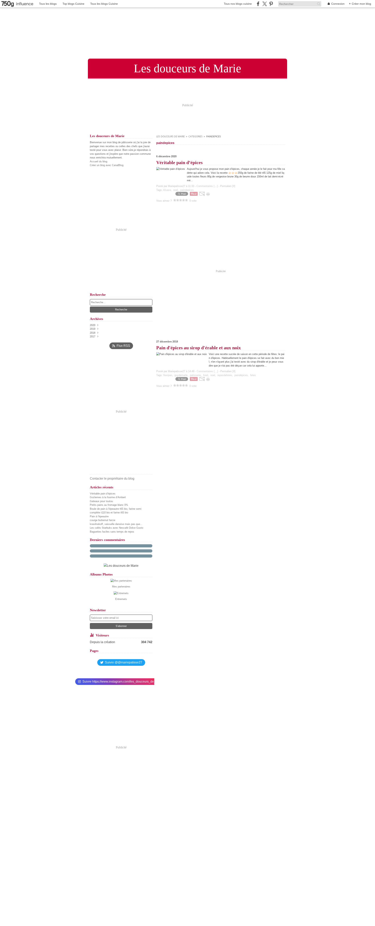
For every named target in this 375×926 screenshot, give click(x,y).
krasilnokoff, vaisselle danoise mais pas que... (116, 524)
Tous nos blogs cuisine (238, 3)
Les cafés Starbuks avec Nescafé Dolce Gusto (116, 527)
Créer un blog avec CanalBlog (106, 165)
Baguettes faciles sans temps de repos (112, 531)
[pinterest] (271, 4)
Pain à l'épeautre (99, 516)
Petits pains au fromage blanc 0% (109, 504)
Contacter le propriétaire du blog (112, 478)
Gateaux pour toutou (101, 501)
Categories (195, 136)
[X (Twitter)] (264, 4)
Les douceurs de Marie (170, 136)
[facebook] (258, 4)
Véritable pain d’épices (102, 493)
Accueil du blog (98, 161)
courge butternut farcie (102, 520)
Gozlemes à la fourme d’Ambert (108, 497)
